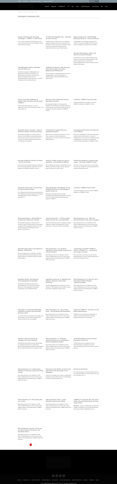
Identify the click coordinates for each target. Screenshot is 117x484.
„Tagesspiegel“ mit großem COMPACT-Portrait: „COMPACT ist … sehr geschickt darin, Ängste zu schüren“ (85, 250)
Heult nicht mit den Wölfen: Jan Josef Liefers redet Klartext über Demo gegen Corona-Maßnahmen (58, 370)
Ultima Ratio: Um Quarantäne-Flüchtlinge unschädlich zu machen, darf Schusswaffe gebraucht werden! (29, 311)
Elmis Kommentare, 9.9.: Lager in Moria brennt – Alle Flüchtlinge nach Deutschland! (58, 310)
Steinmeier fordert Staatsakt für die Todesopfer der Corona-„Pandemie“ (28, 339)
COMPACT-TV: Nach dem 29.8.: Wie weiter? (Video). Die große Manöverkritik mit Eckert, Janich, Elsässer (86, 401)
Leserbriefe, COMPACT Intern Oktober (84, 187)
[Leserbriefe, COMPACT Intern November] (86, 90)
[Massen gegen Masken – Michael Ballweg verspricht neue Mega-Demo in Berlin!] (30, 209)
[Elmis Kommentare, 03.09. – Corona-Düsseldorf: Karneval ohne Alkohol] (58, 390)
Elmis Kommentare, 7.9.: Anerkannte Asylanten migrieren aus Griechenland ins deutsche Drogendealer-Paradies (57, 340)
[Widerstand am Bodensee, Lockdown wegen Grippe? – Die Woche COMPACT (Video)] (86, 151)
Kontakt (19, 1)
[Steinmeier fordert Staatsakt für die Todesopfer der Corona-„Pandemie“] (30, 329)
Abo (73, 6)
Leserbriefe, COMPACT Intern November (85, 99)
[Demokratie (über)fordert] (86, 360)
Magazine (53, 6)
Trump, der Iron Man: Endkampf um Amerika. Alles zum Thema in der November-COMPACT (30, 101)
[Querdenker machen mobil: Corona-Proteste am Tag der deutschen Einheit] (30, 179)
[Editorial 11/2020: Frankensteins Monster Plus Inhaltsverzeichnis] (58, 90)
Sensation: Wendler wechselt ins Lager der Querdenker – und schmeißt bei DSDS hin (57, 161)
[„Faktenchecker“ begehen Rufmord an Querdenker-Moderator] (58, 121)
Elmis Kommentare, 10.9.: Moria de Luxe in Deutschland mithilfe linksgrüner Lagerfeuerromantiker (86, 280)
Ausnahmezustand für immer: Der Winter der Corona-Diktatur (86, 130)
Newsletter (25, 1)
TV (68, 6)
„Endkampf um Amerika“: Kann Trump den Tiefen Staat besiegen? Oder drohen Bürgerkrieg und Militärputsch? (58, 69)
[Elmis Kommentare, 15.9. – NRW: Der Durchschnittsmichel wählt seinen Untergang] (86, 209)
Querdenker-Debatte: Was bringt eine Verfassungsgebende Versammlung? (28, 280)
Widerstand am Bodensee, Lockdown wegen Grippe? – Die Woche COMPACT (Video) (86, 161)
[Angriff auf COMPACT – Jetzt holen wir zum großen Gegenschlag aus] (86, 300)
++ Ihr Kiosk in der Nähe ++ (35, 1)
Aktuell (47, 6)
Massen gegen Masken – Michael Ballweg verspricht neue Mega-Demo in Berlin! (29, 219)
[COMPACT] (26, 6)
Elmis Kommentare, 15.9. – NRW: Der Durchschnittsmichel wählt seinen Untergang (86, 219)
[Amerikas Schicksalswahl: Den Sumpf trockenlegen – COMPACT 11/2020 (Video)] (30, 28)
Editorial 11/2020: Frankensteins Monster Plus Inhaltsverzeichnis (57, 100)
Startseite (20, 11)
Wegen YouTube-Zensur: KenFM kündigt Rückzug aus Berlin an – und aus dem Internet (86, 37)
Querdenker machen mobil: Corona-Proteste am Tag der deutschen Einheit (30, 188)
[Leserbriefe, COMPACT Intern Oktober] (86, 179)
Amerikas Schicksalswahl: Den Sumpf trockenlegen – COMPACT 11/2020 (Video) (30, 37)
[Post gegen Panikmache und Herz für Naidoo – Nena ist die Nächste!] (30, 151)
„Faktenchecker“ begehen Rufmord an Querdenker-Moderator (56, 130)
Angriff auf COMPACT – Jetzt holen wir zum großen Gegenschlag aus (86, 310)
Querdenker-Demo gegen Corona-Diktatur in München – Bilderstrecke (30, 249)
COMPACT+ (62, 6)
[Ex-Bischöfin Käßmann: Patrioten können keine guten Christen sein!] (86, 329)
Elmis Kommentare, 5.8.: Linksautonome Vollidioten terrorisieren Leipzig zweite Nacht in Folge (30, 370)
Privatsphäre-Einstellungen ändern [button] (70, 483)
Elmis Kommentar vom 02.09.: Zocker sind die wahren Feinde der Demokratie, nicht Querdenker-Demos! (30, 430)
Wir (102, 6)
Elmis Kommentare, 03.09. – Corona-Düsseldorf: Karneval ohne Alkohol (56, 400)
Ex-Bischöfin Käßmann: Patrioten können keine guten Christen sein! (85, 339)
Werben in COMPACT (48, 1)
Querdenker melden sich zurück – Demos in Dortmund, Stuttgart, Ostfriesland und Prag (30, 130)
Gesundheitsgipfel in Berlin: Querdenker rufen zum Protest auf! (29, 68)
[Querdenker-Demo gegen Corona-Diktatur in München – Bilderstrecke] (30, 240)
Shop (77, 6)
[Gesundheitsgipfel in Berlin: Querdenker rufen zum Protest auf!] (30, 58)
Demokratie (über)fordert (81, 369)
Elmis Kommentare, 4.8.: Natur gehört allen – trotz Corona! (30, 400)
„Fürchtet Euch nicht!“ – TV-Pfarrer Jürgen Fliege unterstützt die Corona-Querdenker (58, 219)
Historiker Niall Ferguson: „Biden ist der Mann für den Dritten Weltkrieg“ (85, 53)
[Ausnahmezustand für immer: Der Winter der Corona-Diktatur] (86, 121)
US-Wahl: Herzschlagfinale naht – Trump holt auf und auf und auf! (58, 37)
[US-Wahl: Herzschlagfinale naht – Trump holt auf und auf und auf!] (58, 28)
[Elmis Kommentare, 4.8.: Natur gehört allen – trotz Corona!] (30, 390)
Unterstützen (95, 6)
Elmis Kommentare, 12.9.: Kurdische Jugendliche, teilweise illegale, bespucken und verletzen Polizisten (58, 250)
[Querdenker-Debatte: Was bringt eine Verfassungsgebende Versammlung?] (30, 270)
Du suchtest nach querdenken (28, 11)
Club (106, 6)
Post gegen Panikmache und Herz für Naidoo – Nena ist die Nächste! (30, 161)
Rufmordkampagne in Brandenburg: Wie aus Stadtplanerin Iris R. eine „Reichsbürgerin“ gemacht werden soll (58, 189)
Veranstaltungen (85, 6)
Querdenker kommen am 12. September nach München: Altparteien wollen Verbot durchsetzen (58, 280)
